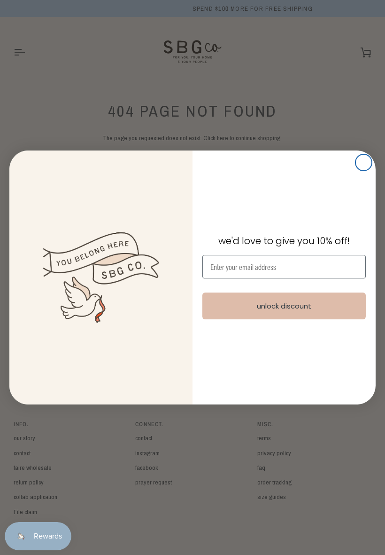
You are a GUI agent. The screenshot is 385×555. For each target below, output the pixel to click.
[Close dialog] (363, 162)
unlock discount (284, 306)
